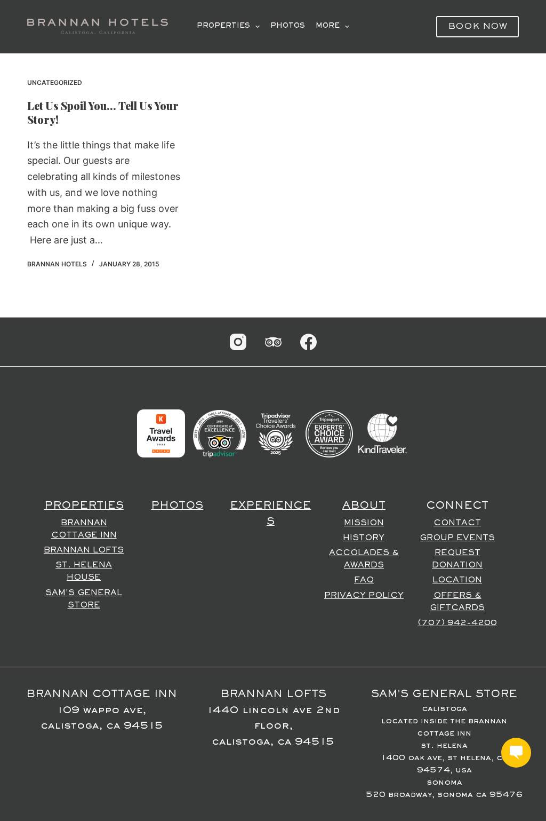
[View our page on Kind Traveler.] (382, 433)
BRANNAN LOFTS (84, 550)
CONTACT (457, 523)
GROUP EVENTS (457, 538)
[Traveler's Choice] (275, 433)
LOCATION (457, 580)
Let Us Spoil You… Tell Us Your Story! (103, 112)
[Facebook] (308, 342)
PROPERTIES (223, 26)
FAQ (364, 580)
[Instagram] (238, 342)
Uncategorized (54, 82)
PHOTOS (287, 26)
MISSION (364, 523)
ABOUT (364, 506)
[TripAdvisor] (273, 342)
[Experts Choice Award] (329, 433)
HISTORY (363, 538)
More (328, 26)
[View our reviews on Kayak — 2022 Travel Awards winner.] (161, 433)
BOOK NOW (477, 27)
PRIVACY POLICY (364, 595)
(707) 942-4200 (457, 623)
